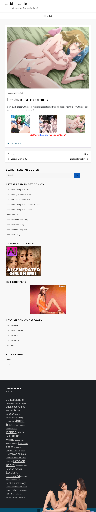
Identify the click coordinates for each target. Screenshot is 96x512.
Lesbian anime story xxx (16, 230)
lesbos (14, 490)
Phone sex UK (12, 215)
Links (8, 365)
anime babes (9, 410)
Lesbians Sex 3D (13, 341)
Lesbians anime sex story (17, 220)
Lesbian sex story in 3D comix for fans (23, 205)
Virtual (23, 497)
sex (15, 497)
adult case (12, 406)
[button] (48, 16)
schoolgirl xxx (10, 497)
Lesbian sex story (16, 483)
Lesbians (12, 472)
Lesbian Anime (14, 143)
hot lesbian (14, 428)
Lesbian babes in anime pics (18, 200)
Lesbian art (19, 440)
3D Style (22, 403)
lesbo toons (23, 490)
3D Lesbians (13, 399)
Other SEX (10, 346)
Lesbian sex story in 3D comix (19, 210)
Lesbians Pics (12, 336)
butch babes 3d (20, 425)
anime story (18, 417)
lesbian (11, 432)
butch (13, 421)
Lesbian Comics (16, 3)
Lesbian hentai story (21, 465)
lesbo (8, 490)
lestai (9, 493)
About (8, 360)
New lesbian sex (17, 494)
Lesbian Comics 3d (13, 458)
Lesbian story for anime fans (18, 195)
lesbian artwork (12, 444)
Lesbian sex (15, 480)
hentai (8, 429)
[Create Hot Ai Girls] (23, 261)
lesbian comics (17, 454)
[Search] (77, 175)
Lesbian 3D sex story (15, 225)
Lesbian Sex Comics (14, 331)
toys (19, 497)
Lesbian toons (21, 487)
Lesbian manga (14, 469)
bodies (8, 421)
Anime (21, 406)
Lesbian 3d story (13, 235)
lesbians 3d (13, 476)
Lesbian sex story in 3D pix (17, 190)
